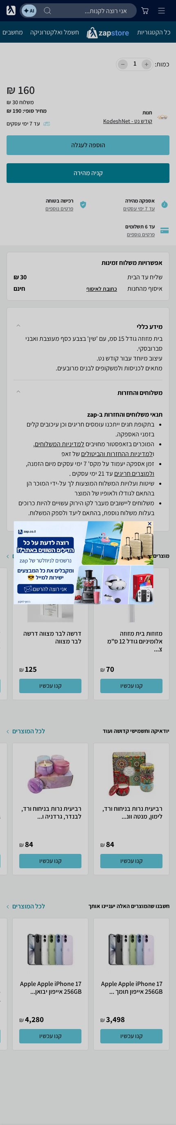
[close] (149, 523)
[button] (149, 523)
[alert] (88, 562)
